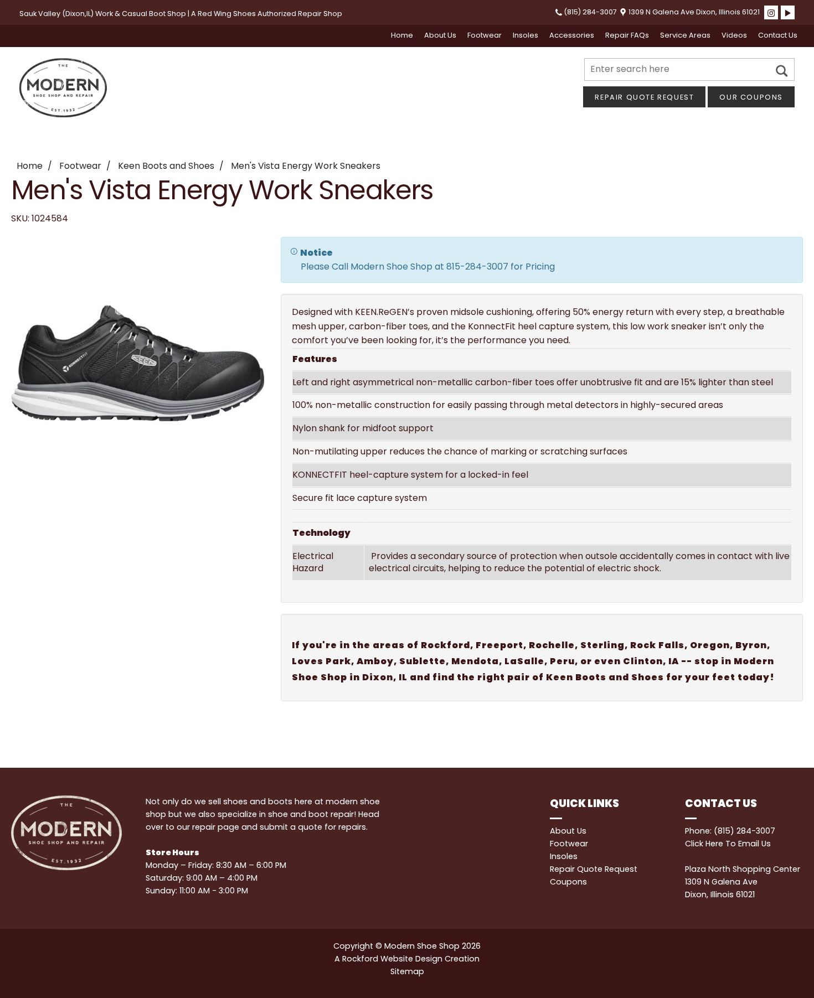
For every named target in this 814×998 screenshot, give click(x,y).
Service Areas (685, 35)
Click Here (704, 843)
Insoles (525, 35)
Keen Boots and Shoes (166, 165)
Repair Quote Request (644, 97)
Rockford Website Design (392, 958)
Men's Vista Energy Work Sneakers (305, 165)
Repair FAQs (627, 35)
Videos (734, 35)
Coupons (568, 881)
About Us (440, 35)
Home (402, 35)
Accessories (571, 35)
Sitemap (407, 971)
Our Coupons (751, 97)
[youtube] (788, 12)
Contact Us (777, 35)
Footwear (484, 35)
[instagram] (771, 12)
